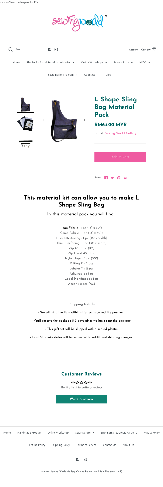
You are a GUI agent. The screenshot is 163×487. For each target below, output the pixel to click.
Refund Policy (37, 445)
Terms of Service (86, 445)
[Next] (84, 120)
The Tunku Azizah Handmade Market (50, 62)
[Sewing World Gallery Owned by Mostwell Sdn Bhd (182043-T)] (81, 11)
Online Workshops (94, 62)
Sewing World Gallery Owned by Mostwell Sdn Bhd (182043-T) (86, 471)
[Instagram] (56, 49)
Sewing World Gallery (120, 133)
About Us (91, 75)
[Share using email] (125, 177)
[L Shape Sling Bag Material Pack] (25, 104)
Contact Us (109, 445)
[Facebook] (49, 49)
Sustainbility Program (62, 75)
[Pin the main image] (118, 177)
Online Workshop (58, 432)
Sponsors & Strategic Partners (119, 432)
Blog (110, 75)
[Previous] (43, 120)
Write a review (81, 399)
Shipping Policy (61, 445)
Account (133, 50)
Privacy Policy (151, 432)
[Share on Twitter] (112, 177)
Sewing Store (123, 62)
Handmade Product (29, 432)
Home (16, 62)
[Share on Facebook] (106, 177)
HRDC (144, 62)
